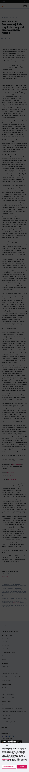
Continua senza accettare (9, 741)
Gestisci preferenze (8, 766)
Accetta (22, 766)
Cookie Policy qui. (6, 759)
